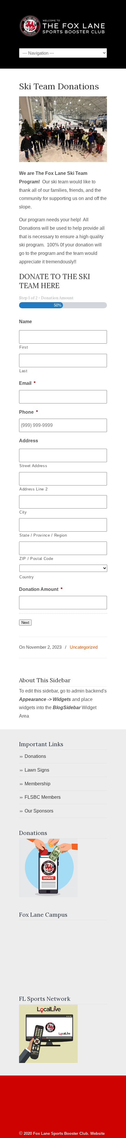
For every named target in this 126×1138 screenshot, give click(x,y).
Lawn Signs (37, 770)
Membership (37, 783)
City (23, 512)
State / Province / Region (43, 535)
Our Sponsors (39, 810)
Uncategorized (84, 647)
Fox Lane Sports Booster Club (63, 24)
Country (26, 577)
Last (23, 371)
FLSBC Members (43, 797)
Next (25, 622)
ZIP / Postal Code (36, 558)
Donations (35, 756)
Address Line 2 (33, 489)
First (23, 347)
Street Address (33, 466)
